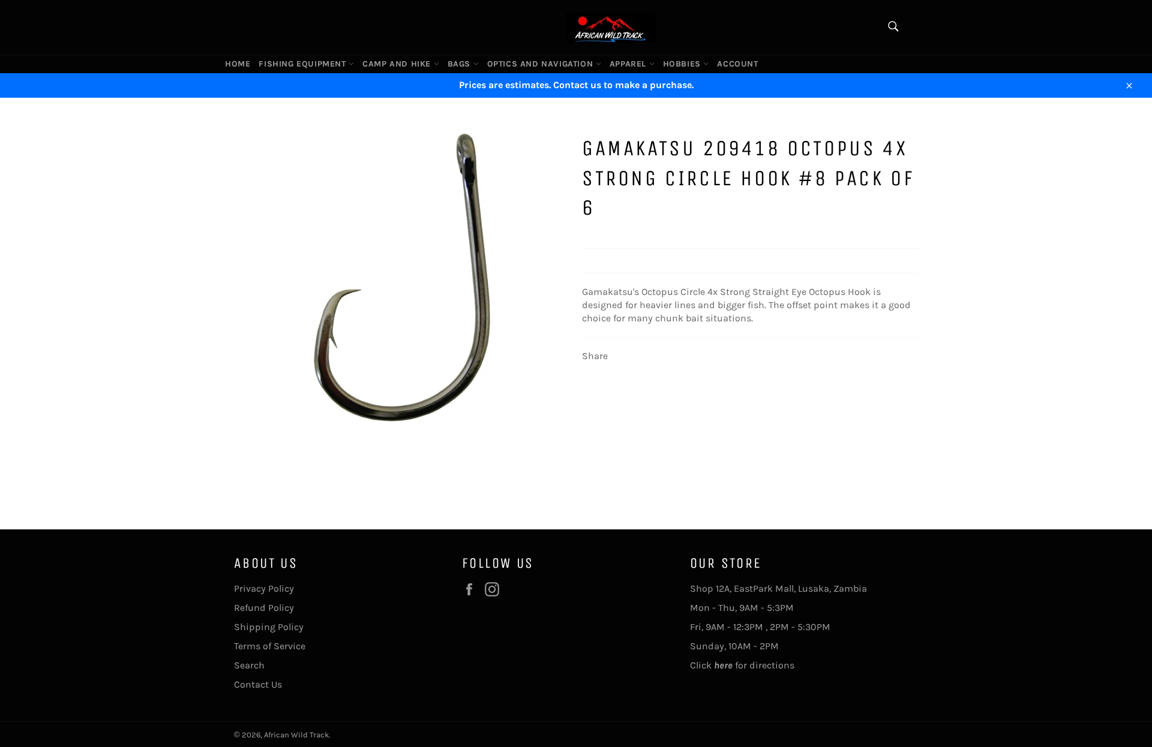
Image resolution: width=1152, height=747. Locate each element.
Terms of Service (269, 646)
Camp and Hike (397, 64)
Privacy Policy (264, 588)
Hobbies (683, 64)
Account (737, 64)
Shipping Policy (269, 626)
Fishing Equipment (304, 64)
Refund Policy (264, 607)
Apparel (629, 64)
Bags (460, 64)
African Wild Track (296, 734)
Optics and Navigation (541, 64)
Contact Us (258, 684)
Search (249, 665)
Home (237, 64)
